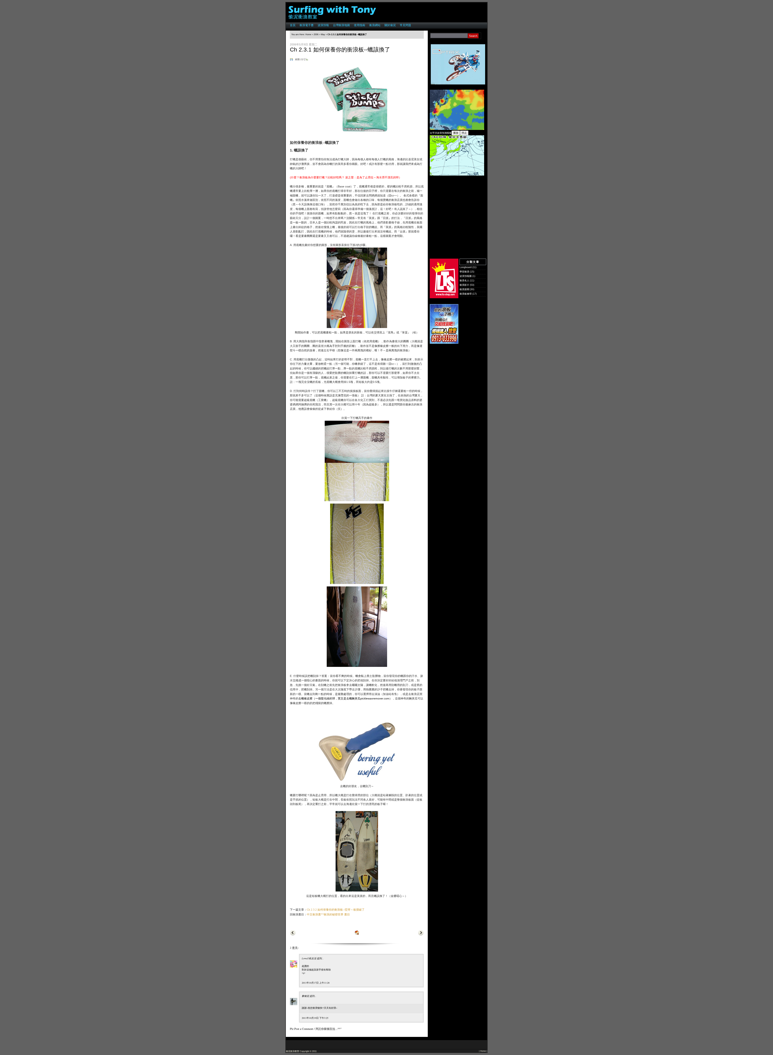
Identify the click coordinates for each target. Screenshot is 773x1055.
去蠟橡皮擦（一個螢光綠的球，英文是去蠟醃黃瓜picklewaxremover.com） (345, 698)
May (323, 34)
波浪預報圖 (466, 276)
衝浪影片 (464, 285)
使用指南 (359, 25)
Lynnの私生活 (309, 958)
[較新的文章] (293, 934)
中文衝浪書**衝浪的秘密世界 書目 (328, 914)
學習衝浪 (464, 271)
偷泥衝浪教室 (292, 1051)
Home (308, 34)
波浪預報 (323, 25)
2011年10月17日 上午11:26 (316, 982)
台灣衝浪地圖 (341, 25)
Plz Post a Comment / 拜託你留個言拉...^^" (316, 1029)
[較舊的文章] (421, 934)
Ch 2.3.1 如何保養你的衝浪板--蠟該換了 (340, 49)
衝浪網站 (374, 25)
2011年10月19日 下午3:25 (315, 1017)
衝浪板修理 (466, 293)
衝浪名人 (464, 280)
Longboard (466, 267)
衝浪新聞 (464, 289)
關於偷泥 (390, 25)
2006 (316, 34)
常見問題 (405, 25)
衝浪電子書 (307, 25)
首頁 (293, 25)
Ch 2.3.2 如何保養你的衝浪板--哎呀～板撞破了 (336, 909)
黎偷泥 (305, 995)
